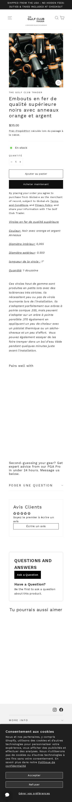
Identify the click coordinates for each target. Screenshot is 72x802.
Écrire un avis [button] (36, 526)
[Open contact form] (7, 795)
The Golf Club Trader (25, 92)
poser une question (31, 485)
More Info (18, 720)
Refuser (34, 784)
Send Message (36, 775)
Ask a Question (27, 574)
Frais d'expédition (19, 131)
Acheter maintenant (36, 184)
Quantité (15, 155)
